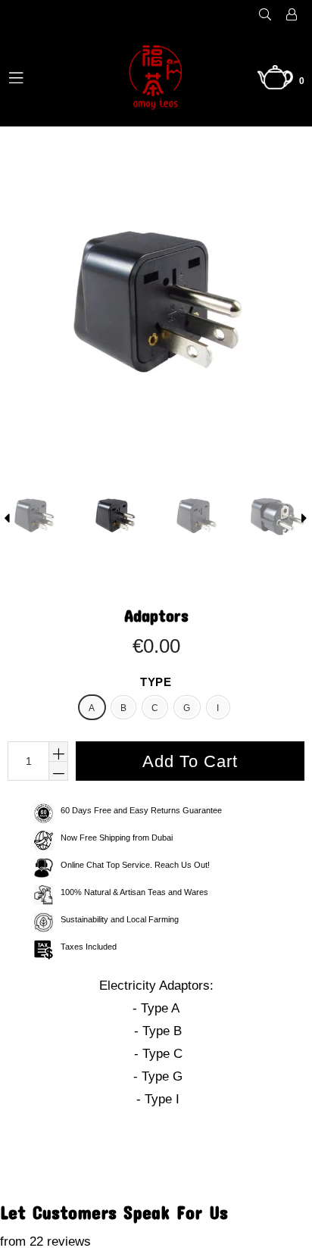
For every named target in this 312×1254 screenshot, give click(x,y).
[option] (113, 518)
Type (155, 681)
